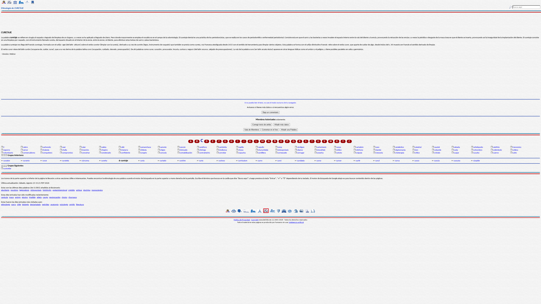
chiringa (202, 150)
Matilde (32, 197)
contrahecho (204, 153)
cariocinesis (321, 147)
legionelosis (24, 190)
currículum (242, 161)
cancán (183, 147)
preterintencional (60, 190)
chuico (64, 197)
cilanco (300, 150)
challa (64, 150)
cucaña (476, 153)
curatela (65, 161)
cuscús (437, 161)
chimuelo (183, 150)
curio (201, 161)
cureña (104, 161)
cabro (25, 147)
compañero (47, 153)
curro (260, 161)
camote (163, 147)
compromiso (67, 153)
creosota (379, 153)
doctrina (86, 190)
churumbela (263, 150)
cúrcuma (85, 161)
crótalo (437, 153)
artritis (72, 205)
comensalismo (29, 153)
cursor (339, 161)
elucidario (5, 190)
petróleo (45, 205)
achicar (79, 190)
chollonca (223, 150)
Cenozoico (517, 147)
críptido (71, 190)
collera (515, 150)
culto (515, 153)
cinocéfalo (321, 150)
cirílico (339, 150)
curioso (222, 161)
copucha (242, 153)
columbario (8, 153)
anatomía (54, 205)
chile (19, 205)
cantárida (223, 147)
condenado (106, 153)
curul (377, 161)
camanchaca (145, 147)
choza (240, 150)
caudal (437, 147)
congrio (143, 153)
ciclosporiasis (283, 150)
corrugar (300, 153)
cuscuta (457, 161)
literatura (80, 205)
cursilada (300, 161)
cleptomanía (400, 150)
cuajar (456, 153)
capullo (261, 147)
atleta (39, 197)
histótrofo (47, 190)
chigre (162, 150)
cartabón (359, 147)
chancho (85, 150)
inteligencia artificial (296, 222)
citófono (359, 150)
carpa (338, 147)
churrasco (72, 197)
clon (416, 150)
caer (64, 147)
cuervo (496, 153)
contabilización (186, 153)
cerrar (25, 150)
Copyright (255, 220)
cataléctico (399, 147)
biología (25, 205)
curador (6, 161)
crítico (417, 153)
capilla (241, 147)
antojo (18, 197)
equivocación (54, 197)
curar (45, 161)
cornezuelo (282, 153)
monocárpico (97, 190)
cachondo (47, 147)
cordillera (262, 153)
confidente (125, 153)
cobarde (437, 150)
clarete (378, 150)
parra (13, 205)
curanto (26, 161)
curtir (358, 161)
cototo (339, 153)
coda (456, 150)
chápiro (104, 150)
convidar (222, 153)
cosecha (320, 153)
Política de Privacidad (242, 220)
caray (280, 147)
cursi (279, 161)
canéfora (203, 147)
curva (397, 161)
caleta (103, 147)
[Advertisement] (270, 21)
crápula (359, 153)
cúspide (476, 161)
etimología (5, 205)
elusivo (25, 197)
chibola (143, 150)
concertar (86, 153)
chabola (46, 150)
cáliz (122, 147)
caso (377, 147)
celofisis (496, 147)
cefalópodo (478, 147)
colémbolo (497, 150)
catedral (418, 147)
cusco (416, 161)
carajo (45, 197)
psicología (64, 205)
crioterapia (399, 153)
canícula (4, 197)
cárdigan (300, 147)
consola (163, 153)
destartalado (35, 205)
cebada (457, 147)
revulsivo (14, 190)
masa (11, 197)
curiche (182, 161)
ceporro (6, 150)
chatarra (124, 150)
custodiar (7, 169)
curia (142, 161)
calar (84, 147)
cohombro (477, 150)
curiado (163, 161)
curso (319, 161)
